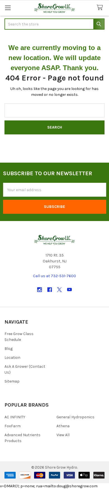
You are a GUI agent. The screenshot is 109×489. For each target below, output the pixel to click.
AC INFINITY (14, 417)
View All (63, 435)
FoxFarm (12, 426)
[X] (59, 289)
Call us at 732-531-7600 (54, 276)
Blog (8, 348)
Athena (63, 426)
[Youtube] (69, 289)
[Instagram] (39, 289)
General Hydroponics (75, 417)
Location (12, 357)
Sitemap (12, 381)
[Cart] (101, 8)
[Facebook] (49, 289)
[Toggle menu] (7, 7)
